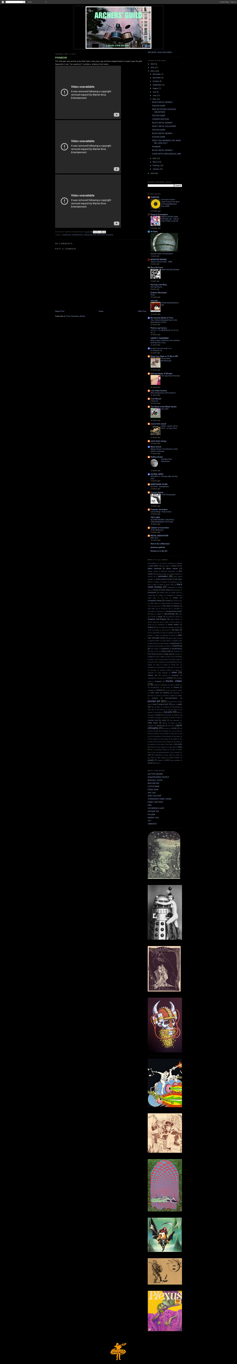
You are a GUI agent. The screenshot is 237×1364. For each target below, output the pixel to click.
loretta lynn (175, 665)
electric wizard (152, 622)
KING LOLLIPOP (154, 796)
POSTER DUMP (158, 106)
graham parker (154, 640)
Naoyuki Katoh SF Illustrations (162, 254)
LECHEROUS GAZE (156, 808)
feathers (164, 627)
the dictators (167, 736)
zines (156, 763)
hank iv (168, 646)
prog (154, 704)
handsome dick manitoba (156, 646)
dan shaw (166, 606)
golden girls (172, 638)
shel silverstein (175, 720)
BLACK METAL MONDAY (162, 102)
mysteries (164, 685)
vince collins (169, 755)
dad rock (157, 606)
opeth (174, 690)
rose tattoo (158, 712)
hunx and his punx (155, 654)
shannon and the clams (157, 720)
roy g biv (168, 712)
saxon (173, 717)
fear (157, 627)
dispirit (159, 614)
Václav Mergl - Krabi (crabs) (161, 512)
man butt (179, 667)
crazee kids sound (158, 424)
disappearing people (174, 611)
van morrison (176, 752)
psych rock (163, 704)
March (155, 162)
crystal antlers (165, 603)
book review (165, 590)
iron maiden (161, 656)
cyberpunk (176, 603)
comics (175, 598)
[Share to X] (99, 232)
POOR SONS (153, 790)
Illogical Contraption (159, 214)
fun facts (175, 630)
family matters (173, 624)
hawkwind (165, 648)
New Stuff (164, 409)
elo (161, 622)
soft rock (170, 725)
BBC (155, 584)
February (156, 165)
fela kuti (179, 627)
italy (168, 656)
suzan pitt (157, 731)
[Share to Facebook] (102, 232)
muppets (158, 681)
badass (164, 582)
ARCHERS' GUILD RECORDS (160, 52)
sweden (165, 731)
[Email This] (94, 232)
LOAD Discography (168, 495)
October (156, 81)
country (167, 600)
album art (175, 566)
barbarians (77, 235)
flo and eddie (154, 630)
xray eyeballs (175, 760)
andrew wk (151, 576)
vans (149, 755)
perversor (151, 695)
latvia (158, 665)
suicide (174, 728)
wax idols (151, 757)
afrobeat (171, 563)
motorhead (161, 678)
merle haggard (163, 672)
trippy (180, 747)
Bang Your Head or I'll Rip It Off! (164, 356)
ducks (178, 616)
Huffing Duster (157, 457)
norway (176, 687)
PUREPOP (155, 197)
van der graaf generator (161, 752)
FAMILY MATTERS (155, 802)
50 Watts (154, 232)
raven (158, 707)
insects (177, 654)
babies (157, 582)
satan (159, 717)
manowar (153, 670)
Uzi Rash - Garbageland (160, 487)
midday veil (152, 675)
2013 (153, 64)
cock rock (164, 598)
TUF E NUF (155, 517)
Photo (153, 295)
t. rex (172, 731)
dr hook (152, 616)
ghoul (173, 635)
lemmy (165, 665)
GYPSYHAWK (153, 786)
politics (180, 695)
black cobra (170, 584)
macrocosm (160, 667)
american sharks (161, 574)
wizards (109, 235)
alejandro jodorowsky (168, 571)
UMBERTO (152, 824)
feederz (171, 627)
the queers (164, 739)
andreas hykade (174, 574)
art (151, 582)
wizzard (160, 760)
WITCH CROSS (174, 757)
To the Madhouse (157, 530)
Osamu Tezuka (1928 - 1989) (161, 262)
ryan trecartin (167, 715)
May (155, 99)
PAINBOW (61, 57)
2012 (153, 68)
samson (152, 717)
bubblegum (152, 592)
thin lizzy (169, 744)
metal (174, 672)
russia (158, 715)
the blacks (165, 733)
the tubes (161, 744)
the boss (174, 733)
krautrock (162, 662)
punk (180, 704)
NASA (178, 685)
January (156, 169)
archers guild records (164, 579)
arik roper (178, 579)
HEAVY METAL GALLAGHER (164, 126)
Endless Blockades (159, 293)
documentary (169, 614)
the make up (178, 736)
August (156, 88)
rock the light (172, 709)
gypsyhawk (175, 643)
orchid (180, 690)
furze (164, 632)
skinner (165, 723)
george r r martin (153, 635)
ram (152, 707)
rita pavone (161, 709)
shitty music (153, 723)
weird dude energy (158, 441)
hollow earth (166, 651)
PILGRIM (151, 814)
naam (171, 685)
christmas (170, 595)
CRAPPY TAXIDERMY (160, 338)
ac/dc (163, 563)
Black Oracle (156, 447)
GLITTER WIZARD (155, 774)
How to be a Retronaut (160, 544)
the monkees (154, 739)
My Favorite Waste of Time (162, 318)
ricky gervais (176, 707)
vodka (178, 755)
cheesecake (151, 595)
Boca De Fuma (157, 267)
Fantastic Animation (159, 509)
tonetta (152, 747)
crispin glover (154, 603)
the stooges (167, 741)
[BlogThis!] (96, 232)
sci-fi (178, 717)
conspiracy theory (155, 601)
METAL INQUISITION (159, 536)
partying (166, 693)
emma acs (151, 624)
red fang (166, 707)
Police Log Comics (159, 328)
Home (101, 311)
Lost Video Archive (159, 391)
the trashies (151, 744)
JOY (149, 821)
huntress (177, 651)
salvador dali (178, 715)
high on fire (154, 651)
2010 (153, 173)
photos (158, 695)
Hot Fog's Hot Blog (159, 285)
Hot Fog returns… (157, 287)
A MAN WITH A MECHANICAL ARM (166, 154)
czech (149, 606)
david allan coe (153, 608)
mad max (170, 667)
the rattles (174, 739)
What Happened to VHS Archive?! (163, 393)
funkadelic (156, 632)
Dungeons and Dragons (94, 235)
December (157, 74)
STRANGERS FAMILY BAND (159, 799)
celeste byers (175, 592)
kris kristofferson (172, 662)
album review (172, 568)
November (157, 78)
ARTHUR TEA (153, 811)
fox (168, 630)
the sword (177, 741)
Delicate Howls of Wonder (161, 374)
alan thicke (165, 566)
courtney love (177, 600)
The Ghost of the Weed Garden (164, 407)
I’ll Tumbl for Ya (156, 351)
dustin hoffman (175, 619)
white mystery (161, 757)
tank (178, 731)
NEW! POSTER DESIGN (170, 270)
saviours (165, 717)
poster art (154, 701)
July (154, 92)
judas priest (164, 659)
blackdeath (171, 587)
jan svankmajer (177, 656)
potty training (171, 701)
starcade (154, 301)
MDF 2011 (154, 538)
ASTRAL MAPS (157, 474)
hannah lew (177, 646)
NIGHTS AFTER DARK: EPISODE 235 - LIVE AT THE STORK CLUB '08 (170, 219)
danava (176, 606)
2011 (153, 71)
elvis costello (175, 622)
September (157, 85)
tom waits (178, 744)
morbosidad (151, 678)
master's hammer (165, 670)
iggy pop (168, 654)
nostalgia (150, 690)
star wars (166, 728)
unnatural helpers (161, 749)
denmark (177, 608)
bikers (161, 584)
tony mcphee (162, 747)
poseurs (155, 698)
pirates (173, 695)
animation (66, 235)
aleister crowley (153, 571)
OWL (150, 805)
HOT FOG (152, 793)
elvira (166, 622)
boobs (155, 590)
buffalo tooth (164, 592)
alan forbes (154, 566)
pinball (166, 695)
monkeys (175, 675)
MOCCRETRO (153, 783)
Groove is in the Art (159, 551)
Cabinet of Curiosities (160, 528)
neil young (166, 687)
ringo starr (151, 709)
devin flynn (151, 611)
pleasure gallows (158, 547)
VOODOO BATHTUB (160, 119)
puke (173, 704)
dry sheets (169, 616)
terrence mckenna (153, 733)
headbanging (177, 648)
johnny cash (154, 659)
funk (149, 632)
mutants (156, 685)
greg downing (154, 643)
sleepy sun (161, 725)
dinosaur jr (160, 611)
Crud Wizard (156, 399)
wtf (166, 760)
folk (163, 630)
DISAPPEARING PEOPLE (158, 777)
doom (180, 614)
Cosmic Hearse (157, 492)
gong (180, 638)
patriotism (176, 693)
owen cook (154, 693)
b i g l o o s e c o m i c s (161, 348)
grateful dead (177, 640)
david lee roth (166, 608)
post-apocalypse (171, 698)
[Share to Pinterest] (104, 232)
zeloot (150, 763)
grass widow (166, 640)
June (155, 95)
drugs (160, 616)
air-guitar (179, 563)
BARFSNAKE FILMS (159, 484)
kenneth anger (175, 659)
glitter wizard (160, 638)
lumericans (151, 667)
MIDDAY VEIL (153, 818)
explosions (161, 624)
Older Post (142, 311)
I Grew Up (154, 401)
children (161, 595)
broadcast (176, 590)
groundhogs (165, 643)
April (155, 158)
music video (174, 680)
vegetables (158, 755)
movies (170, 678)
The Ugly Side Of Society (170, 376)
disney (152, 614)
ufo (151, 749)
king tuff (150, 662)
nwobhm (159, 690)
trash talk (172, 747)
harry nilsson (154, 648)
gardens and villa (174, 632)
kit (156, 662)
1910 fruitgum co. (153, 563)
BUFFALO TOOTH (155, 780)
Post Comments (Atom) (75, 316)
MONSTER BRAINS (159, 259)
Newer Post (59, 311)
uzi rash (172, 749)
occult (167, 690)
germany (165, 635)
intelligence (151, 656)
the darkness (157, 736)
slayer (172, 723)
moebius (164, 675)
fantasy (150, 627)
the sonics (158, 741)
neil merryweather (153, 687)
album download (154, 568)
